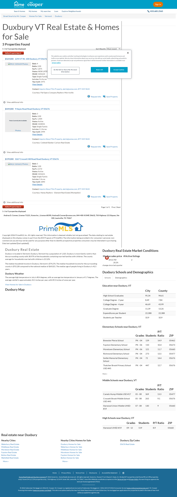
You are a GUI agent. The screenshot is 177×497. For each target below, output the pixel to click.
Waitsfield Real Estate (10, 458)
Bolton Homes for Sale (70, 458)
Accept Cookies (119, 70)
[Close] (128, 53)
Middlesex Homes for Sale (71, 450)
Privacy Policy (66, 473)
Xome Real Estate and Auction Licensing (32, 477)
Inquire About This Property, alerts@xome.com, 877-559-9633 (64, 89)
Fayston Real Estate (9, 452)
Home (54, 473)
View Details (37, 84)
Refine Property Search (13, 53)
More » (104, 374)
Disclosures (93, 473)
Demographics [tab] (121, 278)
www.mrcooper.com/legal (42, 490)
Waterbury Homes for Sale (71, 447)
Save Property (112, 97)
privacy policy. (56, 63)
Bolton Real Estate (8, 455)
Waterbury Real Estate (10, 444)
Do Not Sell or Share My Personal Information (65, 71)
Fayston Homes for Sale (70, 455)
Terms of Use (80, 473)
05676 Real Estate (127, 444)
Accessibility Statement (109, 473)
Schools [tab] (108, 278)
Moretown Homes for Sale (71, 452)
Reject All (99, 70)
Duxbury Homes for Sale (70, 444)
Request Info (96, 97)
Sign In (158, 4)
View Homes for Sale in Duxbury (18, 284)
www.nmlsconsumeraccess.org (137, 488)
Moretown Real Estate (10, 450)
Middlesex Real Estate (10, 447)
